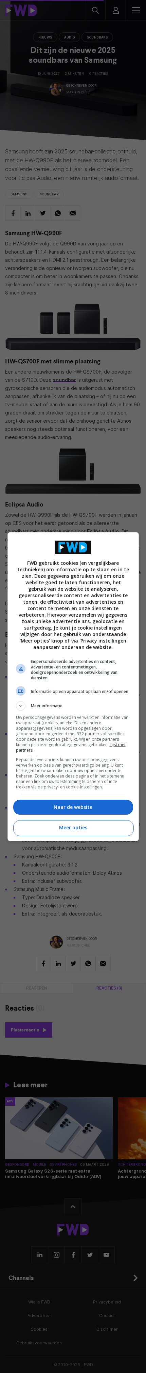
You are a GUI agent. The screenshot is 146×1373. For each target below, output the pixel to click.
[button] (73, 706)
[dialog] (73, 686)
